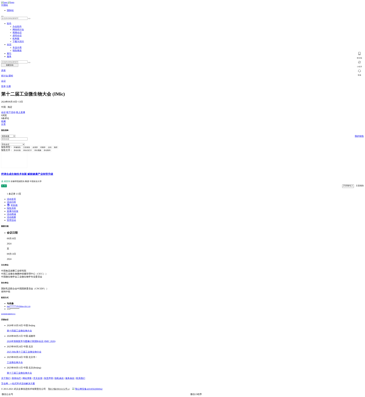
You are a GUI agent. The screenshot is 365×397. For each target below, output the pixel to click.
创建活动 (9, 65)
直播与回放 (12, 211)
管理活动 (11, 220)
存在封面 (17, 150)
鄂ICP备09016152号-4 (58, 389)
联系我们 (80, 378)
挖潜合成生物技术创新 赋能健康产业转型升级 (27, 174)
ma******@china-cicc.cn (18, 306)
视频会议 (17, 32)
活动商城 (11, 214)
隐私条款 (59, 378)
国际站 (10, 10)
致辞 (55, 147)
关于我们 (5, 378)
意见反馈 (37, 378)
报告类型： (7, 147)
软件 (9, 23)
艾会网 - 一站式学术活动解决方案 (18, 383)
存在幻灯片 (27, 150)
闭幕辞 (43, 147)
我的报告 (359, 136)
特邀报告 (17, 147)
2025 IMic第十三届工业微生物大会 (24, 352)
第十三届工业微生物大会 (19, 373)
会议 (9, 44)
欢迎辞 (35, 147)
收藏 (3, 121)
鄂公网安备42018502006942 (89, 389)
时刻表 (14, 205)
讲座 (3, 70)
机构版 (16, 38)
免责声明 (48, 378)
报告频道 (17, 50)
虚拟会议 (17, 35)
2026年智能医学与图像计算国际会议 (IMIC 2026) (31, 341)
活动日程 (11, 202)
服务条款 (69, 378)
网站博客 (27, 378)
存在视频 (38, 150)
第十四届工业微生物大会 (19, 330)
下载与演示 (18, 41)
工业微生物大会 (15, 362)
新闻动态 (16, 378)
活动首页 (11, 199)
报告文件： (7, 150)
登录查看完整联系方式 (8, 314)
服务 (9, 56)
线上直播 (20, 112)
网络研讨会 (18, 29)
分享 (3, 124)
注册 (8, 86)
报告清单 (11, 208)
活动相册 (11, 217)
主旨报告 (27, 147)
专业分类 (17, 47)
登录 (3, 86)
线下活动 (10, 112)
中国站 (4, 5)
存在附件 (47, 150)
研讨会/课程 (7, 76)
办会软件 (17, 26)
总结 (50, 147)
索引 (9, 53)
